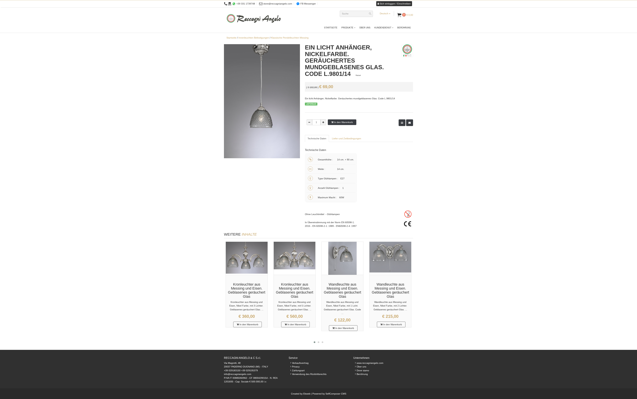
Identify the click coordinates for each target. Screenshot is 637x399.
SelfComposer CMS (335, 393)
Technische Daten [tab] (317, 138)
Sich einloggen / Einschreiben (395, 3)
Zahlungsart (298, 370)
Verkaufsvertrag (300, 363)
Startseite (330, 27)
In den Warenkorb (343, 122)
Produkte (347, 27)
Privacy (296, 366)
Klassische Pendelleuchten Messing (290, 37)
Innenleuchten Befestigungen (253, 37)
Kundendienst (383, 27)
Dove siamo (363, 370)
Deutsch (384, 13)
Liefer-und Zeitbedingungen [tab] (346, 138)
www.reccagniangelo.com (370, 363)
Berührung (404, 27)
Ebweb (306, 393)
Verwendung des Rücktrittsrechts (309, 374)
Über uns (364, 27)
